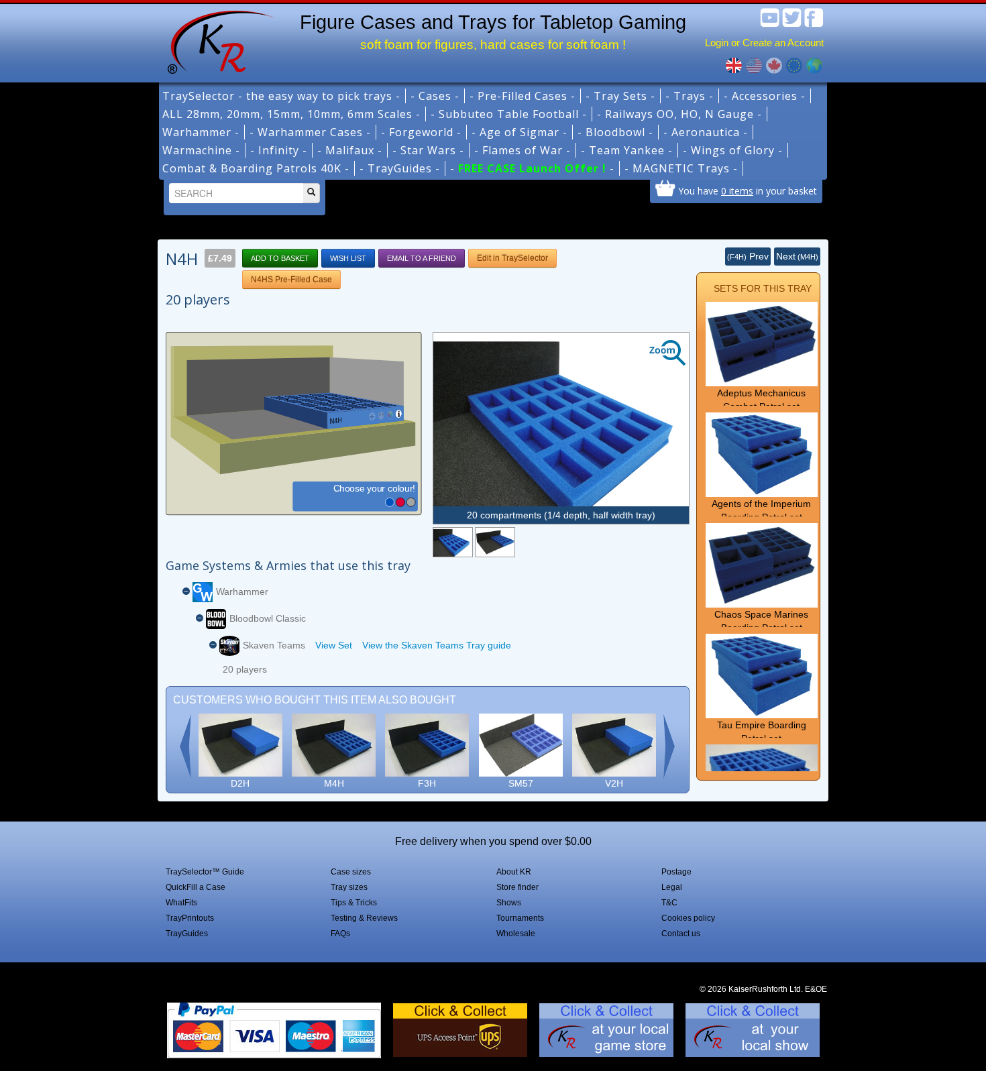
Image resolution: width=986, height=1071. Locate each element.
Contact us (680, 933)
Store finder (517, 887)
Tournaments (520, 918)
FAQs (340, 933)
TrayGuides (187, 933)
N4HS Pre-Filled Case (291, 279)
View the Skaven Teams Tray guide (436, 645)
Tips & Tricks (354, 902)
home (216, 40)
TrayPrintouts (190, 918)
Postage (676, 872)
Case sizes (351, 872)
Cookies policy (688, 918)
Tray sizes (349, 887)
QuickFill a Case (195, 887)
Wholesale (515, 933)
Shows (508, 902)
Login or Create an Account (764, 42)
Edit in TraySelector (512, 258)
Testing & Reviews (364, 918)
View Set (333, 645)
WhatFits (181, 902)
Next (797, 256)
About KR (513, 872)
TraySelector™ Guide (205, 872)
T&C (669, 902)
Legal (671, 887)
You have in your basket (747, 190)
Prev (748, 256)
